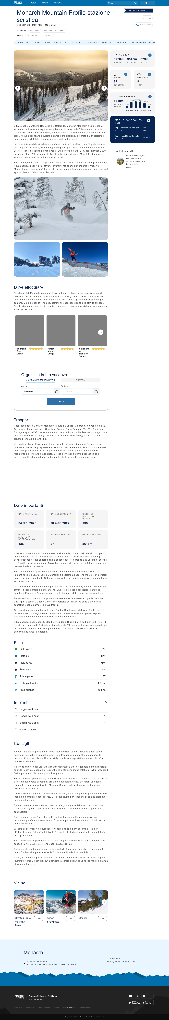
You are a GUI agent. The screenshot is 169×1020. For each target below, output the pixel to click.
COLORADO (23, 24)
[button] (61, 479)
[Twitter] (137, 996)
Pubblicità (52, 996)
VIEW (38, 918)
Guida (20, 43)
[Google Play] (134, 1002)
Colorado (35, 31)
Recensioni (93, 43)
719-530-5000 (145, 25)
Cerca (61, 401)
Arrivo (24, 386)
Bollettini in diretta (74, 43)
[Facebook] (151, 996)
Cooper (48, 36)
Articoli (58, 2)
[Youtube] (130, 996)
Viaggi (45, 2)
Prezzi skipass (139, 43)
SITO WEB (147, 18)
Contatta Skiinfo (36, 996)
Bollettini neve (34, 43)
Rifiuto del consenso (85, 1008)
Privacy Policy (30, 1008)
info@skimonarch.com (121, 961)
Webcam (57, 43)
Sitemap (56, 1008)
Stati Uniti (144, 129)
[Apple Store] (148, 1002)
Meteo (33, 2)
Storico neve (122, 43)
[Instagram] (144, 996)
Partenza (65, 386)
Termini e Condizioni (44, 1008)
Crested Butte (34, 36)
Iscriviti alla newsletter (36, 999)
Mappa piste (107, 43)
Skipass (153, 43)
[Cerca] (135, 3)
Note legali (18, 1008)
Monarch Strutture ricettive (40, 380)
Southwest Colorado (54, 31)
